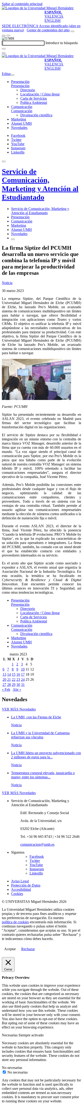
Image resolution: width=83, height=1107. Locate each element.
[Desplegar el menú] (8, 35)
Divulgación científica (36, 115)
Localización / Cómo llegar (40, 94)
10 (23, 669)
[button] (20, 86)
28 (9, 685)
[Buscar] (4, 48)
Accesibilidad (21, 889)
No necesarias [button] (12, 1068)
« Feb (6, 689)
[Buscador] (72, 31)
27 (4, 685)
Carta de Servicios (33, 98)
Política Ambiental (33, 103)
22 (13, 679)
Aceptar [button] (10, 949)
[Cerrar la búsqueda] (4, 53)
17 (23, 674)
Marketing (18, 119)
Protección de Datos (25, 885)
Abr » (17, 689)
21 (9, 679)
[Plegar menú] (12, 75)
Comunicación (21, 107)
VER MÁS (19, 709)
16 (18, 674)
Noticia (7, 283)
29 (13, 685)
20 (4, 679)
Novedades (19, 128)
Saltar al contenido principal (22, 4)
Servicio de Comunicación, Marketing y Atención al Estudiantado (40, 184)
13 (4, 674)
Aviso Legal (20, 881)
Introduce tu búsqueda (61, 43)
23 (18, 679)
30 (18, 685)
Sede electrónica (20, 26)
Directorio (27, 90)
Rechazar (28, 949)
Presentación (20, 82)
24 (23, 679)
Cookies (17, 894)
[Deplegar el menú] (13, 239)
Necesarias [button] (10, 1035)
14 (9, 674)
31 (23, 685)
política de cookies (15, 922)
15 (13, 674)
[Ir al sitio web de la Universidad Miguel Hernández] (38, 8)
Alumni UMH (21, 123)
